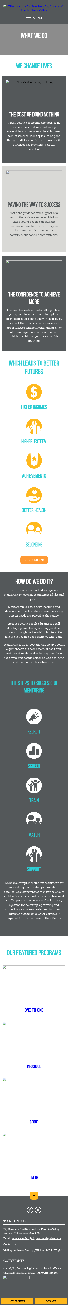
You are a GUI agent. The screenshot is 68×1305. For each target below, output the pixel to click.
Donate (51, 1301)
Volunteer (17, 1301)
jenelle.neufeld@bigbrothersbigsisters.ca (36, 1238)
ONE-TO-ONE (34, 1010)
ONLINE (34, 1178)
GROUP (34, 1122)
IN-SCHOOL (34, 1067)
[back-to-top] (34, 1196)
